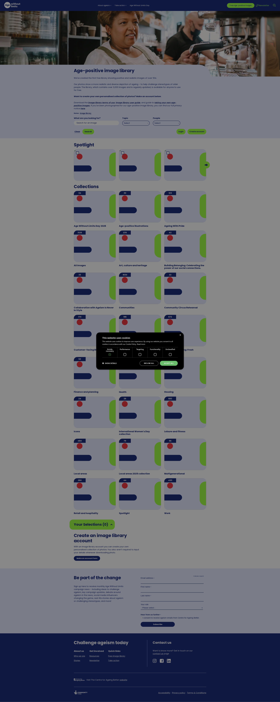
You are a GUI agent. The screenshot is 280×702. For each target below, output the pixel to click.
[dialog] (140, 351)
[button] (109, 363)
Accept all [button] (169, 363)
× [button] (180, 335)
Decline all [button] (149, 363)
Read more (141, 344)
